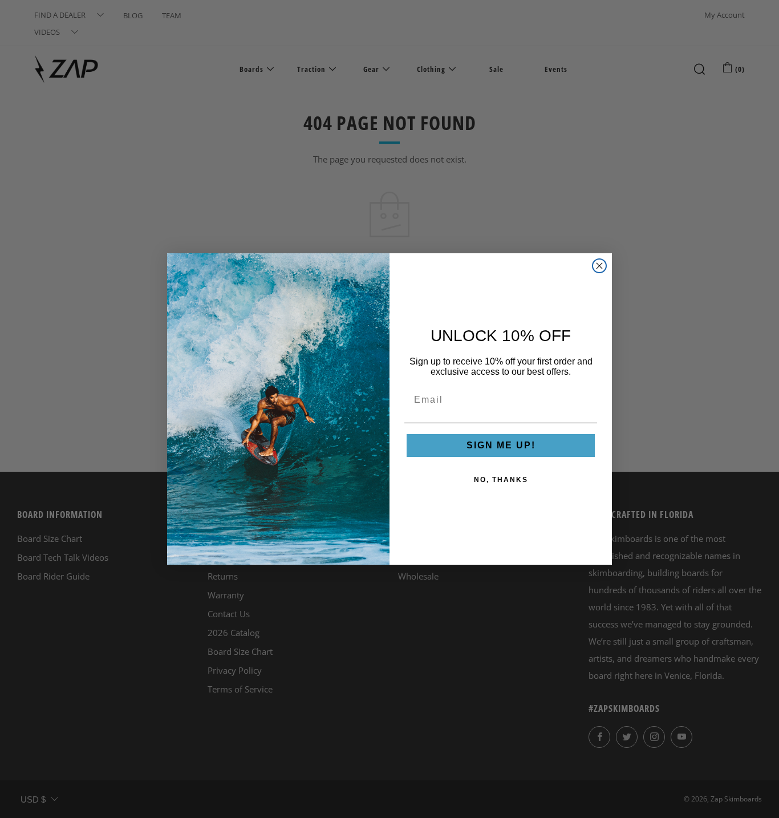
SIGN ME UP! (500, 445)
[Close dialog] (599, 266)
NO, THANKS (501, 480)
